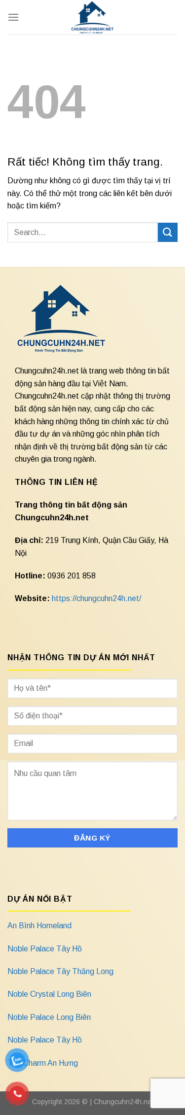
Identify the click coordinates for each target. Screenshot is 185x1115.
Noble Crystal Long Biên (49, 994)
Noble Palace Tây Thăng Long (60, 971)
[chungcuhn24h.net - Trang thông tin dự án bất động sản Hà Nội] (92, 17)
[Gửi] (168, 232)
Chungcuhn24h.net (123, 1102)
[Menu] (13, 17)
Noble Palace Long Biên (49, 1017)
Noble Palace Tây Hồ (44, 949)
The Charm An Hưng (42, 1063)
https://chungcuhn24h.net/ (96, 598)
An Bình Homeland (39, 925)
